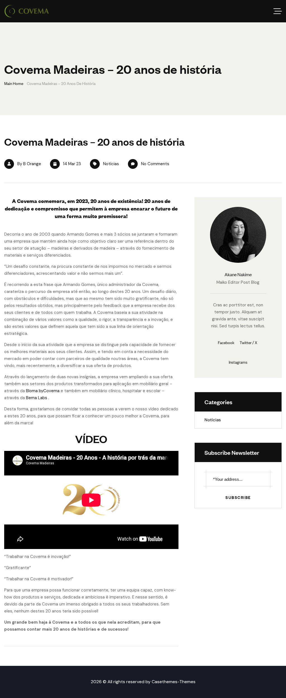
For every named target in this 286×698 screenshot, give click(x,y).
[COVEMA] (26, 11)
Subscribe (238, 497)
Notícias (111, 164)
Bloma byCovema (42, 391)
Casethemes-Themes (174, 682)
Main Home (13, 83)
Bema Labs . (37, 398)
